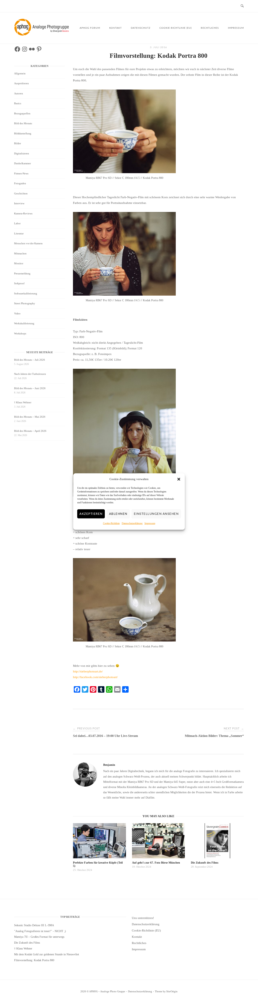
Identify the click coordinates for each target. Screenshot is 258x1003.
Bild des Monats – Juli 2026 (29, 359)
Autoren (18, 93)
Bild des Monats (23, 123)
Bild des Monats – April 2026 (30, 430)
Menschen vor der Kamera (28, 243)
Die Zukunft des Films (27, 942)
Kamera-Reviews (23, 213)
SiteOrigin (172, 991)
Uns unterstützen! (143, 918)
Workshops (20, 333)
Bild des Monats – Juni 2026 (30, 388)
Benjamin (109, 764)
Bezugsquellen (22, 113)
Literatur (19, 233)
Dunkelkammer (22, 163)
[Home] (42, 34)
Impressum (150, 523)
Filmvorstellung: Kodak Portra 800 (34, 960)
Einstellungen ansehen (156, 513)
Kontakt (115, 28)
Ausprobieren (21, 83)
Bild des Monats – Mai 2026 (29, 416)
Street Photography (24, 303)
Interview (19, 203)
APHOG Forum (90, 28)
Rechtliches (210, 28)
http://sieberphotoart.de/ (88, 671)
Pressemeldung (22, 273)
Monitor (18, 263)
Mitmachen (20, 253)
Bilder (17, 143)
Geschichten (21, 193)
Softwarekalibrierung (25, 293)
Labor (17, 223)
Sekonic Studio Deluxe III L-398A (34, 925)
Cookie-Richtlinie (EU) (175, 28)
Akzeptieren (91, 513)
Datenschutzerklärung (132, 523)
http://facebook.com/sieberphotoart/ (95, 677)
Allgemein (20, 73)
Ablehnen (118, 513)
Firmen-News (21, 173)
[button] (179, 479)
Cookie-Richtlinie (111, 523)
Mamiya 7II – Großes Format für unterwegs (39, 936)
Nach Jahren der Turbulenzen (30, 373)
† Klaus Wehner (22, 402)
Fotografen (20, 183)
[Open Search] (242, 6)
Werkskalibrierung (24, 323)
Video (17, 313)
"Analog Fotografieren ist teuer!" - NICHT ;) (40, 931)
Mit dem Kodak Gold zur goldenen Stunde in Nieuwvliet (46, 954)
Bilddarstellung (22, 133)
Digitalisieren (21, 153)
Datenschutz (140, 28)
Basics (17, 103)
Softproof (19, 283)
